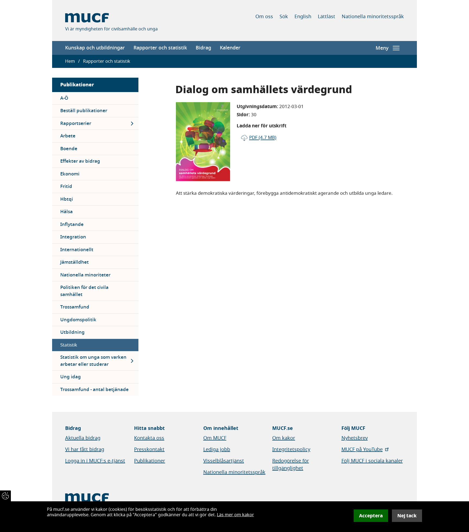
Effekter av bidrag (80, 161)
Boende (68, 148)
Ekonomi (70, 174)
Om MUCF (214, 438)
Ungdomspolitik (78, 319)
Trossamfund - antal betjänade (94, 389)
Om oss (264, 16)
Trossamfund (74, 307)
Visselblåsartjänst (223, 460)
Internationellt (76, 249)
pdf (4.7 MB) (262, 137)
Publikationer (77, 84)
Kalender (230, 47)
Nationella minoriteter (85, 275)
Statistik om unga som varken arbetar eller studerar (93, 361)
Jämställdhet (74, 262)
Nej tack (407, 515)
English (302, 16)
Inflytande (72, 224)
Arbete (67, 136)
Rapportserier (75, 123)
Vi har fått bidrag (84, 449)
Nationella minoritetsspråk (373, 16)
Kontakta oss (149, 438)
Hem (70, 61)
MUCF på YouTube (362, 449)
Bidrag (203, 47)
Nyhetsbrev (354, 438)
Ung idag (70, 376)
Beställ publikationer (83, 110)
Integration (73, 237)
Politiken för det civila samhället (84, 291)
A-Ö (64, 98)
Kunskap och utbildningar (95, 47)
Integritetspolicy (291, 449)
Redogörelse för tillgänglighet (290, 464)
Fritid (66, 186)
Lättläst (326, 16)
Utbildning (72, 332)
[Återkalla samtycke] (5, 495)
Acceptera (371, 515)
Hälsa (66, 211)
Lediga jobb (216, 449)
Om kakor (283, 438)
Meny (382, 48)
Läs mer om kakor (235, 515)
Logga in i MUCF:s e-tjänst (95, 460)
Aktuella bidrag (82, 438)
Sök (284, 16)
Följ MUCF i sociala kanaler (372, 460)
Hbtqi (66, 199)
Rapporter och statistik (160, 47)
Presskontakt (149, 449)
